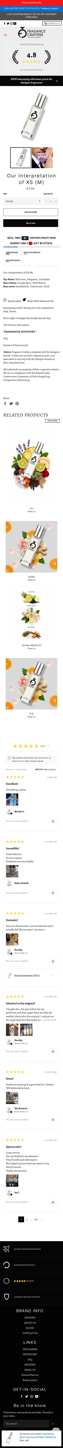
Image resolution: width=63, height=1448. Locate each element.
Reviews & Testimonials (16, 345)
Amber (31, 577)
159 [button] (36, 1219)
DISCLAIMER (30, 1349)
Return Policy (13, 260)
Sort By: (39, 769)
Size (5, 194)
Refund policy (30, 1380)
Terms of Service (29, 1375)
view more (52, 421)
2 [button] (27, 1219)
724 (31, 508)
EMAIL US (29, 1370)
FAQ (5, 338)
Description (12, 252)
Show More (50, 1020)
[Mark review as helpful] (53, 821)
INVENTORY (30, 1354)
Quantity (48, 194)
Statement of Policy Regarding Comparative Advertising (26, 378)
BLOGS (30, 1328)
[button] (48, 746)
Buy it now (30, 223)
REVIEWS (30, 1317)
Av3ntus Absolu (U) (31, 645)
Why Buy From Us (32, 252)
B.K (31, 713)
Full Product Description (16, 325)
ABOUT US (30, 1323)
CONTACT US (29, 1333)
